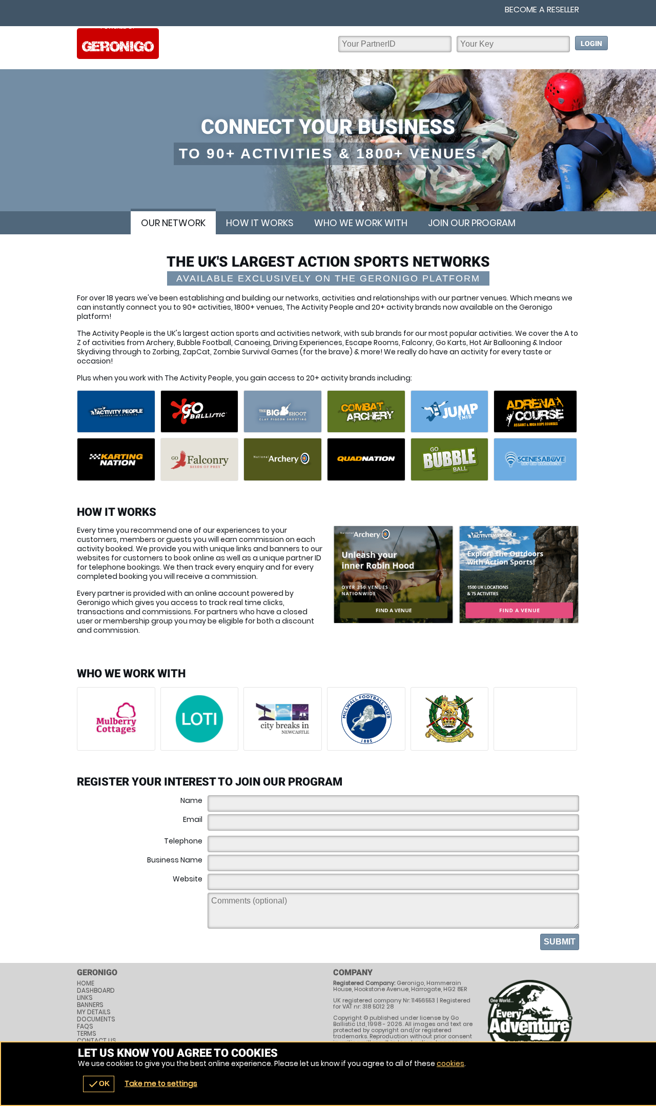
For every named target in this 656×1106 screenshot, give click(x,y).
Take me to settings (161, 1083)
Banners (90, 1005)
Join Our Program (472, 222)
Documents (96, 1019)
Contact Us (96, 1040)
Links (85, 997)
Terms (86, 1033)
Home (85, 983)
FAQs (85, 1026)
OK (99, 1084)
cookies (450, 1063)
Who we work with (360, 222)
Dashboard (96, 990)
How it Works (260, 222)
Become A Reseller (542, 10)
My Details (94, 1012)
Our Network (173, 222)
